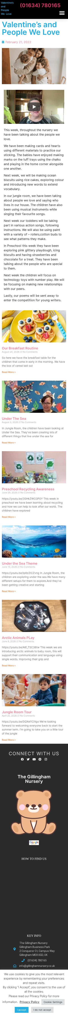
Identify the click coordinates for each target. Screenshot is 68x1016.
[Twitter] (28, 759)
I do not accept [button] (42, 1009)
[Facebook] (22, 759)
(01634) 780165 (40, 5)
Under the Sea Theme (19, 563)
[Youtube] (34, 759)
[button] (62, 13)
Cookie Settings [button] (53, 1002)
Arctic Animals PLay (18, 638)
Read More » (9, 372)
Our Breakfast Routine (20, 348)
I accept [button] (21, 1009)
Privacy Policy (29, 1002)
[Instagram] (45, 759)
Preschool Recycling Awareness (28, 489)
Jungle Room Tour (17, 712)
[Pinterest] (40, 759)
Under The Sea (14, 419)
